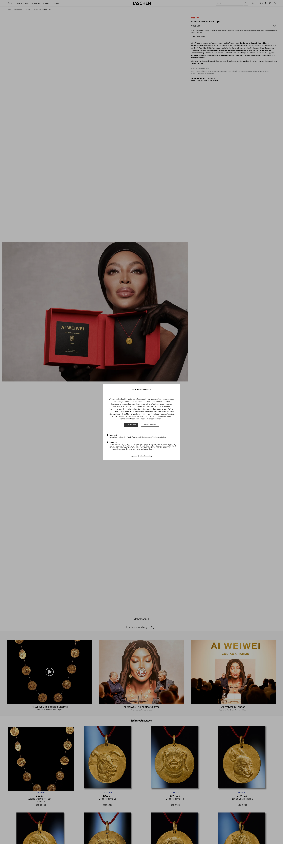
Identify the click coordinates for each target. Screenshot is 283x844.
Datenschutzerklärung (146, 456)
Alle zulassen (131, 425)
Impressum (134, 456)
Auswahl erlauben (150, 425)
